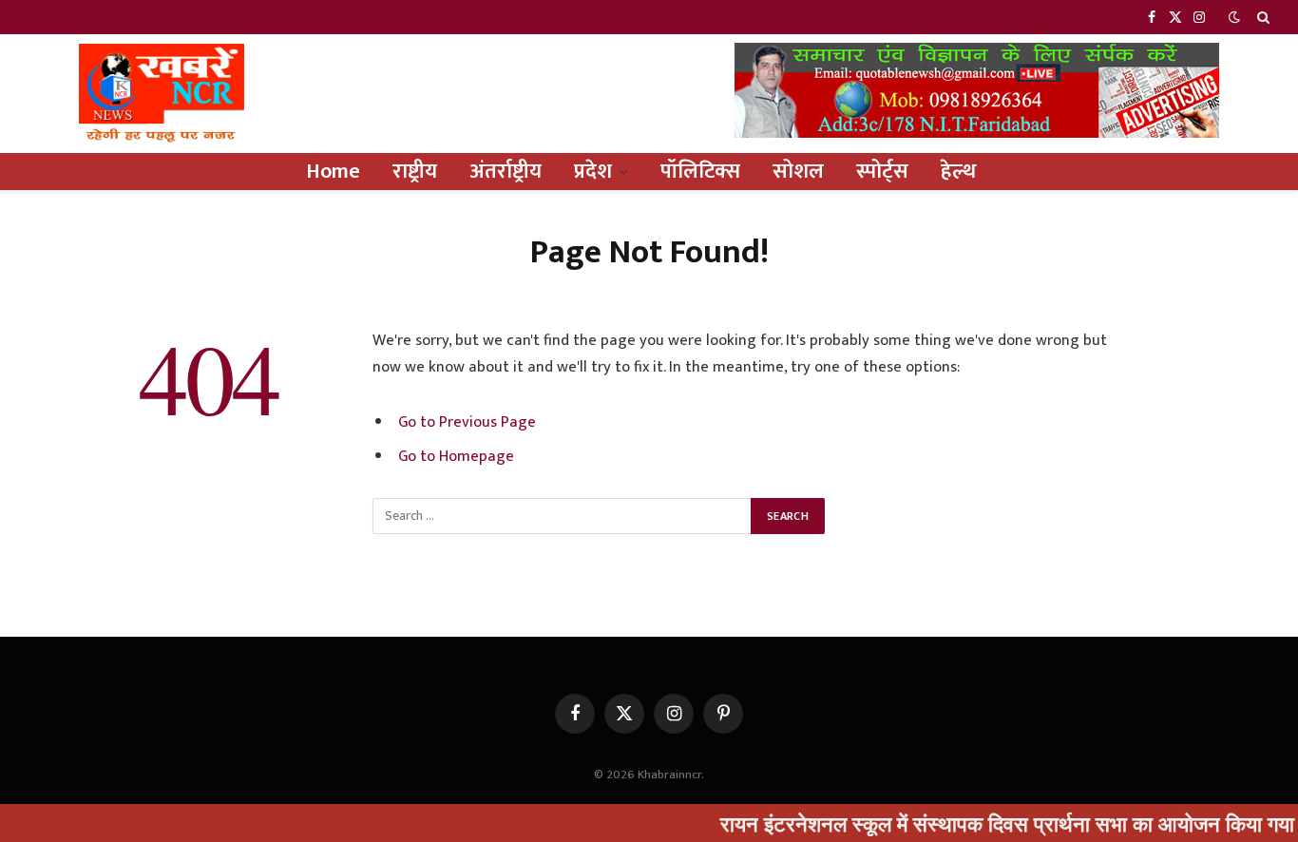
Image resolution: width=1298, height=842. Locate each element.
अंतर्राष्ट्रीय (505, 171)
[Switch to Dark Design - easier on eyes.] (1234, 17)
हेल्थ (958, 171)
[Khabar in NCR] (161, 93)
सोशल (798, 171)
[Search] (1261, 17)
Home (333, 171)
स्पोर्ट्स (882, 171)
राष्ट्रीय (414, 171)
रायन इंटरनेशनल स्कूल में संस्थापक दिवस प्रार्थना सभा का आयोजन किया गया (987, 823)
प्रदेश (593, 171)
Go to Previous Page (467, 422)
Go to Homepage (456, 456)
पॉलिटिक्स (700, 171)
